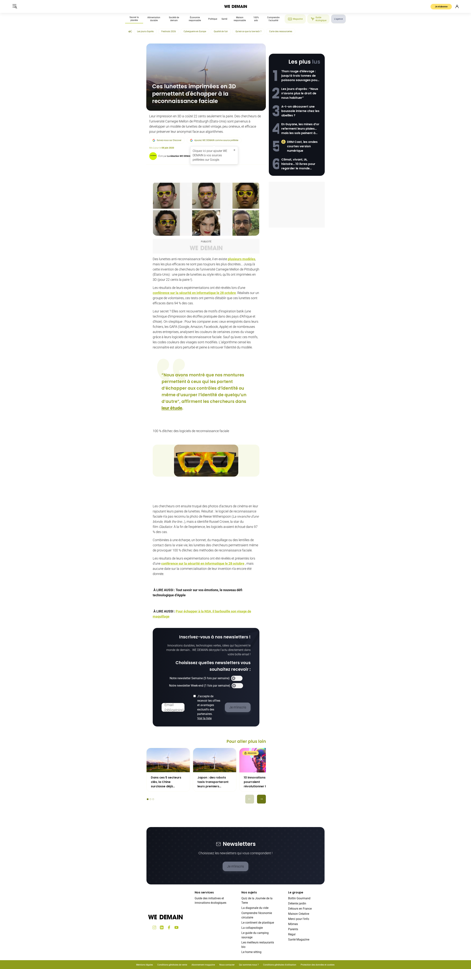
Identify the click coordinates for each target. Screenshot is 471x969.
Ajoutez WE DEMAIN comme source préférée (216, 140)
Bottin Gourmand (299, 898)
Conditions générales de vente (172, 964)
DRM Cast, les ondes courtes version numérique (302, 146)
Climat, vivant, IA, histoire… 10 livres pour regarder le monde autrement (298, 164)
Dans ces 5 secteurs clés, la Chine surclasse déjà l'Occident (166, 782)
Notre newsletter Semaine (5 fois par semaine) (200, 678)
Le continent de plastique (257, 922)
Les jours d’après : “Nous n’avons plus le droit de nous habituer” (299, 93)
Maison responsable (240, 19)
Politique (212, 19)
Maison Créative (298, 913)
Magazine (298, 19)
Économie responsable (195, 19)
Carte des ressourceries (280, 31)
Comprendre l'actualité (273, 19)
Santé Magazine (298, 939)
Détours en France (300, 908)
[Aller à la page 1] (147, 799)
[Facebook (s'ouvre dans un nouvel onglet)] (169, 927)
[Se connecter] (457, 6)
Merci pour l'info (298, 919)
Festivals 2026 (168, 31)
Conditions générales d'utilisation (279, 964)
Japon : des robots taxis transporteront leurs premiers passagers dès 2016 (213, 782)
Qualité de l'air (221, 31)
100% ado (256, 19)
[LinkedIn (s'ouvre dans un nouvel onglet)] (162, 927)
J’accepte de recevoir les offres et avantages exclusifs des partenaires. (208, 707)
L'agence (338, 19)
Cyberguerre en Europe (195, 31)
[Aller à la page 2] (150, 799)
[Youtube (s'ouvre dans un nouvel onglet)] (176, 927)
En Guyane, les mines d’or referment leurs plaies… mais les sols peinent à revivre (300, 128)
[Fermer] (234, 150)
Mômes (293, 924)
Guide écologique (321, 19)
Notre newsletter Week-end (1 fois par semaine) (199, 685)
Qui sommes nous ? (249, 964)
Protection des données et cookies (318, 964)
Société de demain (174, 19)
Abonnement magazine (203, 964)
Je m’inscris (235, 866)
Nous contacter (227, 964)
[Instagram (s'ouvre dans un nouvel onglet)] (154, 927)
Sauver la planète (134, 19)
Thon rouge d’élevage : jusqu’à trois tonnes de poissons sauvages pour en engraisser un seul (299, 75)
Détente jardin (297, 903)
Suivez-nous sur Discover (169, 140)
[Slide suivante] (261, 799)
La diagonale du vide (254, 908)
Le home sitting (251, 952)
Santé (224, 19)
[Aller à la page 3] (153, 799)
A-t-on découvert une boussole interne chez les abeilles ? (300, 110)
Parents (293, 929)
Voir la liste (204, 718)
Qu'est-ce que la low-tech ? (248, 31)
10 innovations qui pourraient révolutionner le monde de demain (257, 782)
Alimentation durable (153, 19)
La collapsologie (252, 927)
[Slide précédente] (249, 799)
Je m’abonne (441, 6)
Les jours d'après (145, 31)
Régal (291, 934)
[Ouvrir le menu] (15, 6)
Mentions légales (144, 964)
